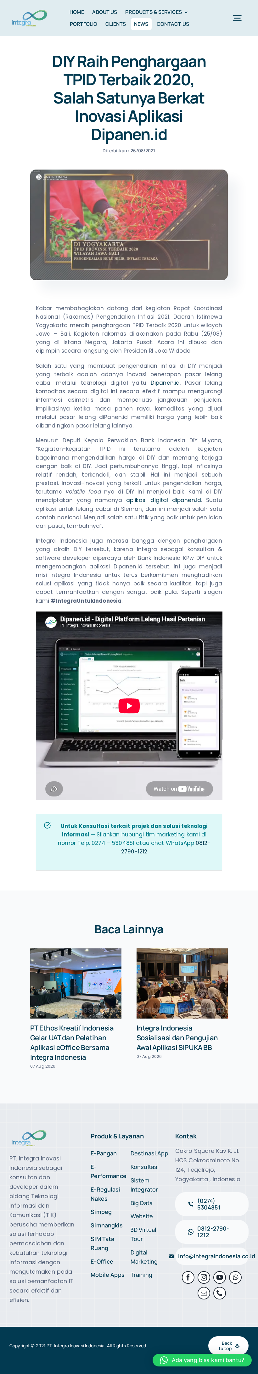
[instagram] (204, 1277)
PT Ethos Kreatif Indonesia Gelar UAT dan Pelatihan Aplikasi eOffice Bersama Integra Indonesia (72, 1042)
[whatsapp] (235, 1277)
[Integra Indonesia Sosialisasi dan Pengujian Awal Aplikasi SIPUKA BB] (182, 983)
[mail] (204, 1293)
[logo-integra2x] (29, 11)
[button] (202, 1360)
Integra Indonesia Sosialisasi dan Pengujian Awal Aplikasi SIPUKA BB (177, 1037)
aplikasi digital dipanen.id (163, 500)
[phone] (219, 1293)
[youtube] (219, 1277)
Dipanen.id (165, 383)
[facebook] (188, 1277)
